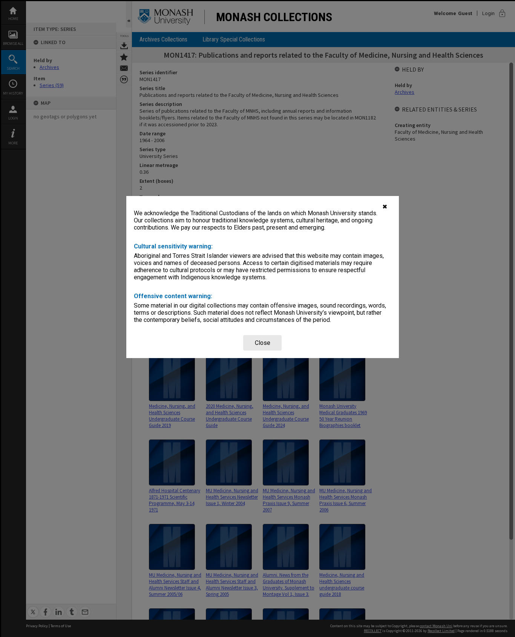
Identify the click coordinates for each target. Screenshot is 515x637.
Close (262, 342)
